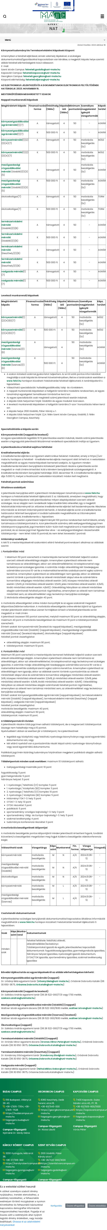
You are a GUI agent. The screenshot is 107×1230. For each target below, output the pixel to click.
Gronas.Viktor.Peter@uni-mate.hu (60, 1041)
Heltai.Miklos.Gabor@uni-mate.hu (56, 1068)
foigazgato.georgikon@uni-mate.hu (55, 1118)
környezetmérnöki (11, 139)
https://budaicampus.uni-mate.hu (20, 1115)
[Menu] (102, 16)
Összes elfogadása (75, 1205)
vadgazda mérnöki (12, 271)
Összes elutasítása (97, 1205)
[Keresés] (4, 16)
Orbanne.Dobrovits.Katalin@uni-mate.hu (39, 984)
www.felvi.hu (14, 380)
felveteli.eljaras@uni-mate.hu (43, 79)
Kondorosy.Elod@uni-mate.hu (58, 1055)
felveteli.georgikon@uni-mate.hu (42, 76)
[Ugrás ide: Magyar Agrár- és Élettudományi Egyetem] (53, 5)
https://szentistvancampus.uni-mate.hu (58, 1165)
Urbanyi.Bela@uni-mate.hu (53, 981)
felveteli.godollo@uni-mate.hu (42, 69)
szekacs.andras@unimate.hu (17, 998)
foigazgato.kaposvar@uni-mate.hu (90, 1118)
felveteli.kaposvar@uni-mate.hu (41, 73)
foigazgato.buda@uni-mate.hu (18, 1121)
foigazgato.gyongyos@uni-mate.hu (20, 1172)
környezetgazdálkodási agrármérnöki (15, 123)
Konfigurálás (56, 1205)
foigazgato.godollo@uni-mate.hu (54, 1172)
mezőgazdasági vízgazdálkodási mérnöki (10, 168)
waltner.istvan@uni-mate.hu (85, 1008)
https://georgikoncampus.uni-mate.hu (57, 1111)
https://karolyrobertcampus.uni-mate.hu (24, 1165)
